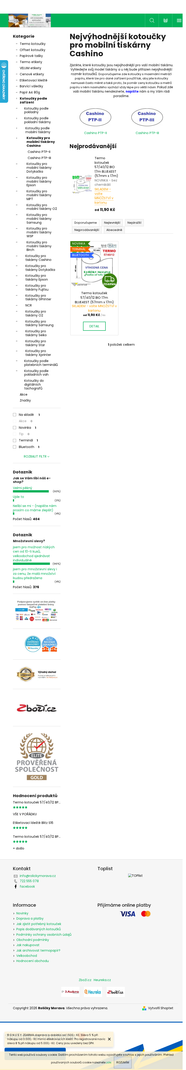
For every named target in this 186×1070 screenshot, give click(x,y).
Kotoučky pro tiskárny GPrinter (38, 297)
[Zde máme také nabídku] (70, 991)
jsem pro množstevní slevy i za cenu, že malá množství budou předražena (35, 573)
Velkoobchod (26, 955)
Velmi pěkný (22, 488)
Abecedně (114, 230)
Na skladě (29, 414)
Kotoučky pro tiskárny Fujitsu (37, 287)
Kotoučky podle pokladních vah (36, 373)
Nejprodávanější (86, 230)
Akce (23, 394)
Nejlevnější (112, 222)
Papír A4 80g (30, 92)
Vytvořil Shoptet (160, 1008)
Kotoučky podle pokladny (36, 110)
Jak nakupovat (27, 945)
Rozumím (122, 1062)
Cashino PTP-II (39, 151)
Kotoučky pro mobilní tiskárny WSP (39, 232)
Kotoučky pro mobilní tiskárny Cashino (41, 142)
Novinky (22, 913)
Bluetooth (29, 447)
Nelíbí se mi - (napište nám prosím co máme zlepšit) (34, 508)
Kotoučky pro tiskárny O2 (35, 313)
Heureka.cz (102, 980)
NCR (28, 305)
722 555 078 (29, 881)
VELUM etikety (30, 68)
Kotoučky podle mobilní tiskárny (37, 130)
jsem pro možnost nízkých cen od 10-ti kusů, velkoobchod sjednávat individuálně (34, 554)
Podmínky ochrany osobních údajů (43, 934)
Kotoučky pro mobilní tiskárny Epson (39, 181)
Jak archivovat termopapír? (38, 950)
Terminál (28, 440)
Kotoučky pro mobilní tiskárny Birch (39, 246)
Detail (94, 326)
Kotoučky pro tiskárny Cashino (38, 258)
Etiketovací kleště (33, 80)
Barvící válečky (31, 86)
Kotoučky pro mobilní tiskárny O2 (42, 207)
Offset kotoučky (32, 50)
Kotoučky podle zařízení (33, 100)
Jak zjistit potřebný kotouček (38, 924)
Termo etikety (31, 62)
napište (132, 91)
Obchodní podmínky (32, 940)
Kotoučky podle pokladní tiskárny (37, 120)
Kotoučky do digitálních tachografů (34, 384)
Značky (25, 400)
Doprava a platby (30, 918)
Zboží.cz (85, 980)
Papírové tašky (31, 56)
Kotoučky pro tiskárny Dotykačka (40, 268)
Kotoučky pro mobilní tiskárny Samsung (39, 219)
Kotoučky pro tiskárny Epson (36, 277)
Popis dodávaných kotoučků (38, 929)
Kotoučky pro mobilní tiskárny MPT (39, 195)
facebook (27, 886)
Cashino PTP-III (39, 158)
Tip (24, 434)
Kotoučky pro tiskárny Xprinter (38, 353)
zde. (109, 1062)
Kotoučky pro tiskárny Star (35, 343)
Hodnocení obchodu (32, 961)
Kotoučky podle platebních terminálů (41, 363)
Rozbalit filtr (35, 456)
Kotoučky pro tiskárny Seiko (36, 333)
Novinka (27, 427)
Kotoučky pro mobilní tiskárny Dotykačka (39, 168)
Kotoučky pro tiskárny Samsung (39, 323)
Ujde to (18, 497)
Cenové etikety (32, 74)
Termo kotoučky (33, 44)
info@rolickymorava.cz (38, 876)
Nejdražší (134, 222)
